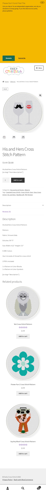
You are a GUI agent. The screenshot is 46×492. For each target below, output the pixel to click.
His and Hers (11, 195)
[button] (40, 95)
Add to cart (18, 180)
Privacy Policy (7, 480)
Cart (35, 486)
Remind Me (21, 58)
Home (7, 82)
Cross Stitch (25, 192)
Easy (31, 192)
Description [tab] (6, 205)
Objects (12, 82)
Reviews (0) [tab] (6, 212)
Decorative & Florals (17, 190)
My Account (7, 488)
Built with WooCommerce (23, 480)
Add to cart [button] (23, 336)
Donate (9, 58)
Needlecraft (20, 195)
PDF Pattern (29, 195)
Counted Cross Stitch (13, 192)
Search (23, 488)
